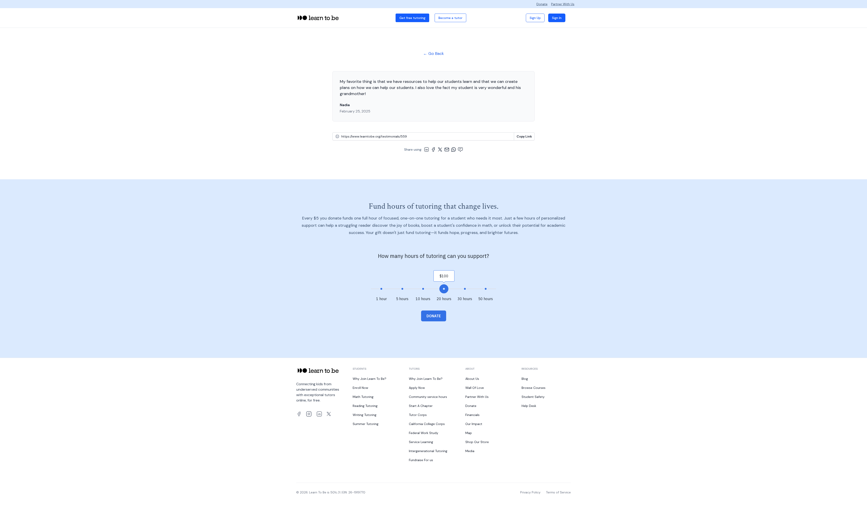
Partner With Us (562, 4)
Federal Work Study (423, 433)
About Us (472, 379)
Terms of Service (558, 492)
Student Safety (533, 397)
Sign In (557, 18)
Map (468, 433)
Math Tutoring (363, 397)
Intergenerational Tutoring (428, 451)
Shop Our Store (477, 442)
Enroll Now (360, 388)
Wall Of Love (474, 388)
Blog (525, 379)
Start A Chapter (421, 406)
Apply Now (417, 388)
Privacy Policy (530, 492)
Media (469, 451)
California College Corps (427, 424)
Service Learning (421, 442)
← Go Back (433, 53)
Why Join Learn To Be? (369, 379)
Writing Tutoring (364, 415)
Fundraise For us (421, 460)
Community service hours (428, 397)
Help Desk (529, 406)
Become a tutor (450, 18)
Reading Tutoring (365, 406)
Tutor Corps (418, 415)
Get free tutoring (412, 18)
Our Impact (473, 424)
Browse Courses (533, 388)
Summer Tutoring (365, 424)
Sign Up (535, 18)
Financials (472, 415)
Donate (542, 4)
